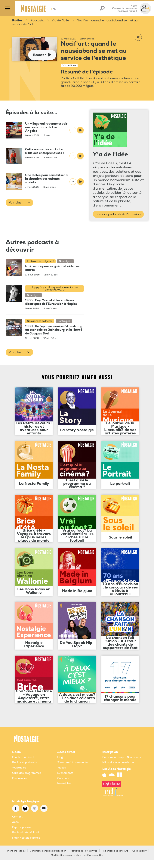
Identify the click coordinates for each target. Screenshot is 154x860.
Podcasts (37, 20)
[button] (19, 202)
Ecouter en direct (23, 757)
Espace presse (21, 827)
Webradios (19, 767)
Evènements (65, 773)
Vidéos (61, 767)
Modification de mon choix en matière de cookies (77, 855)
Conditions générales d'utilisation (48, 850)
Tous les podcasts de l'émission (118, 214)
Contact (17, 816)
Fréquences (19, 778)
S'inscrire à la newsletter (73, 762)
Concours (63, 778)
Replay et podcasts (24, 762)
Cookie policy (139, 850)
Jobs (15, 822)
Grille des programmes (26, 773)
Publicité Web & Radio (26, 832)
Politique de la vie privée (83, 850)
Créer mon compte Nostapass (121, 757)
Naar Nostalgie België (26, 837)
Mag (60, 757)
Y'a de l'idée (60, 20)
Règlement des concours (115, 850)
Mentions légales (16, 850)
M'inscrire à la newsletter (118, 762)
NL (53, 9)
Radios (17, 20)
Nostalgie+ (64, 783)
